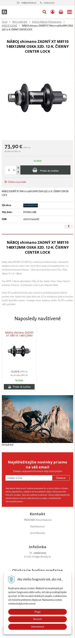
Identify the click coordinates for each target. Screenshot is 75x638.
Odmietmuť (37, 626)
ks (14, 170)
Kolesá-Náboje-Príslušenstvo (47, 22)
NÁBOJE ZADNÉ (9, 26)
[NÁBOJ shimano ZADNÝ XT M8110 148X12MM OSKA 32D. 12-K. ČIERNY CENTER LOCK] (37, 98)
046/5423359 (49, 3)
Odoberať (61, 478)
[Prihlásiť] (53, 12)
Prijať (38, 611)
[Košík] (61, 12)
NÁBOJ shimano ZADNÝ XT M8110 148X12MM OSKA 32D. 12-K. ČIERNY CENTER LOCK (19, 335)
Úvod (4, 22)
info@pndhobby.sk (28, 3)
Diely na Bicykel (19, 22)
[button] (44, 12)
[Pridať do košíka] (19, 387)
